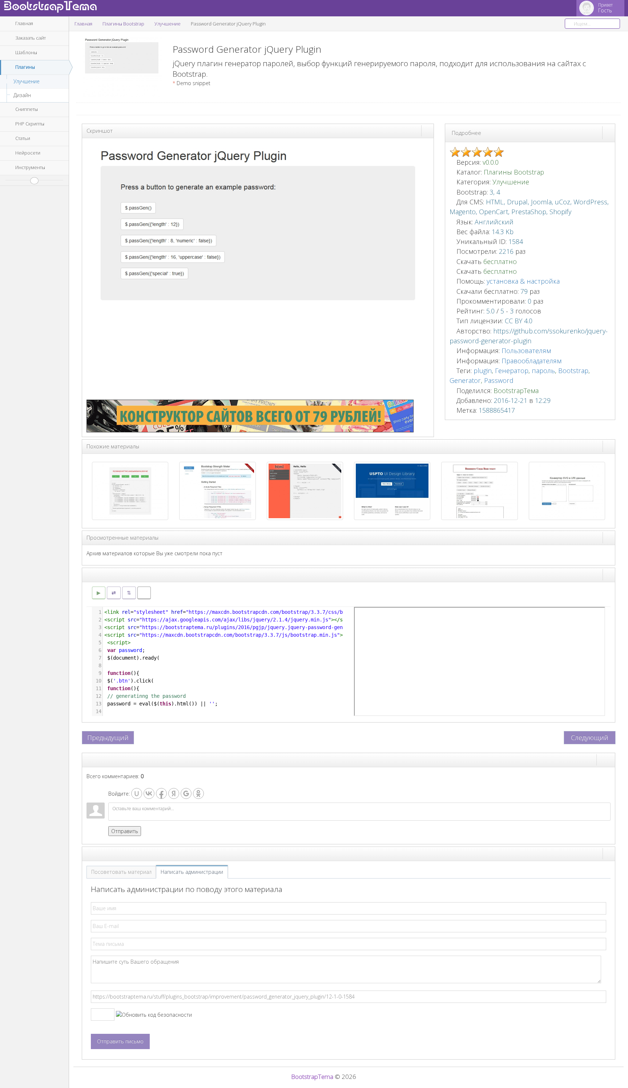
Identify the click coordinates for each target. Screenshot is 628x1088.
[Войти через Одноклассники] (198, 793)
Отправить (124, 831)
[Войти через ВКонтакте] (149, 793)
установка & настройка (523, 281)
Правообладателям (531, 360)
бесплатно (500, 261)
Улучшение (26, 81)
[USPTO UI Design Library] (392, 490)
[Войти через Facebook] (161, 793)
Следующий (589, 737)
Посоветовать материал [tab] (121, 871)
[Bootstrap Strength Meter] (217, 490)
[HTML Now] (305, 490)
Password (499, 380)
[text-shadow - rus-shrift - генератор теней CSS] (479, 490)
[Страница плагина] (609, 132)
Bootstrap (573, 370)
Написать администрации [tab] (192, 871)
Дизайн (22, 95)
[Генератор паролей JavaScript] (130, 490)
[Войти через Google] (186, 793)
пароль (543, 370)
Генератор (511, 370)
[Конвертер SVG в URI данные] (567, 490)
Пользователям (526, 350)
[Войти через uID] (136, 793)
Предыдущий (108, 737)
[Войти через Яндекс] (173, 793)
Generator (465, 380)
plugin (483, 370)
